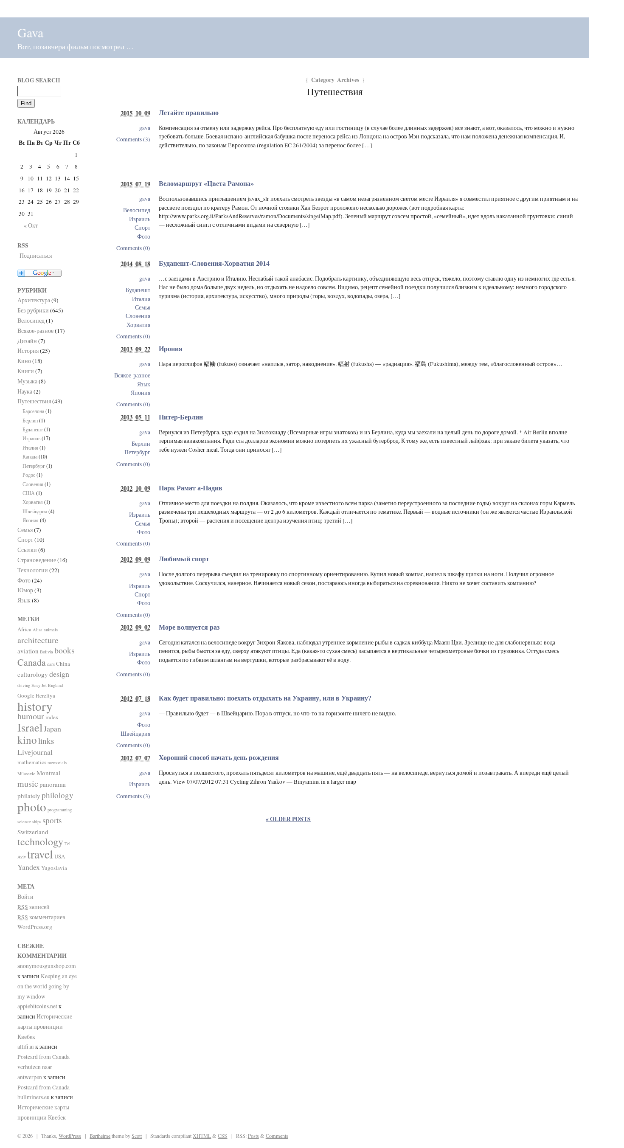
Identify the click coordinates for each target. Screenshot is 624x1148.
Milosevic (26, 774)
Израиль (139, 219)
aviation (28, 651)
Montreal (48, 772)
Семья (142, 307)
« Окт (31, 225)
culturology (32, 674)
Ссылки (27, 550)
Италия (141, 299)
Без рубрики (33, 310)
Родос (28, 474)
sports (52, 820)
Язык (143, 384)
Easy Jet (39, 685)
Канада (29, 456)
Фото (143, 236)
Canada (31, 662)
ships (36, 821)
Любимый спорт (184, 559)
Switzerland (32, 831)
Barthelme (100, 1135)
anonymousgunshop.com (46, 966)
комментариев (41, 917)
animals (51, 630)
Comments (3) (133, 139)
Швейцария (135, 733)
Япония (140, 393)
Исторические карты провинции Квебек (44, 1027)
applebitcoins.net (37, 1006)
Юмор (25, 590)
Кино (24, 361)
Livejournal (35, 752)
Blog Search (38, 80)
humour (30, 716)
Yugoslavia (54, 868)
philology (57, 795)
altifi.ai (25, 1046)
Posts (253, 1135)
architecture (38, 640)
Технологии (32, 570)
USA (59, 856)
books (64, 650)
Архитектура (33, 300)
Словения (138, 316)
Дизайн (27, 341)
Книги (25, 371)
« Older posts (288, 819)
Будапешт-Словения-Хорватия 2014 (214, 263)
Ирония (171, 348)
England (55, 685)
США (28, 493)
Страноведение (36, 560)
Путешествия (34, 401)
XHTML (202, 1135)
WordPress (70, 1135)
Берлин (141, 443)
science (24, 821)
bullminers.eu (33, 1097)
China (63, 663)
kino (27, 740)
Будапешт (138, 290)
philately (28, 795)
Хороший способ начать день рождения (219, 757)
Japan (52, 728)
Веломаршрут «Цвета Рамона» (206, 183)
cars (51, 664)
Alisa (37, 630)
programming (60, 810)
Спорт (142, 227)
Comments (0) (133, 248)
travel (40, 854)
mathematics (31, 762)
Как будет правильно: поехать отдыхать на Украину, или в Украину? (265, 698)
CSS (222, 1135)
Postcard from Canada (43, 1057)
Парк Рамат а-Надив (190, 488)
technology (40, 841)
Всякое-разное (132, 375)
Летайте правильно (189, 112)
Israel (29, 727)
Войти (25, 896)
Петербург (137, 452)
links (46, 740)
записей (33, 907)
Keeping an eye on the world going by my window (47, 986)
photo (31, 806)
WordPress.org (34, 927)
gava (144, 128)
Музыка (27, 381)
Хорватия (138, 325)
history (35, 706)
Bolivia (46, 652)
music (27, 783)
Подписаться (36, 255)
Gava (30, 32)
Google (25, 695)
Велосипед (136, 210)
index (52, 717)
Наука (24, 391)
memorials (57, 762)
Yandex (28, 867)
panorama (52, 784)
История (28, 351)
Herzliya (45, 695)
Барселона (33, 411)
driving (23, 685)
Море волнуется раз (189, 627)
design (59, 674)
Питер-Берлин (181, 417)
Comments (277, 1135)
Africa (24, 629)
